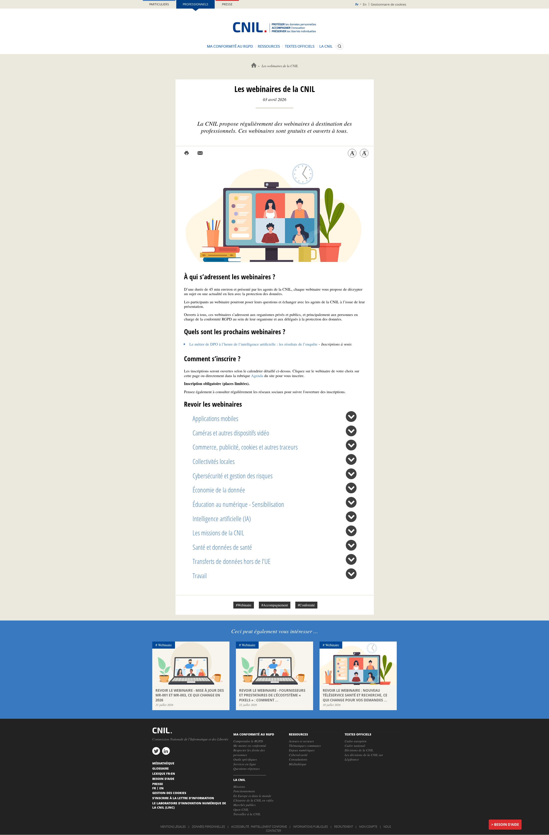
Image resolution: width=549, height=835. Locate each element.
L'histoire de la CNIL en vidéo (253, 800)
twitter (156, 751)
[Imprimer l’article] (186, 153)
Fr (357, 4)
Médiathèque (297, 764)
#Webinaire (243, 605)
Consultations (298, 759)
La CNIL (326, 46)
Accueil (254, 65)
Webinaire (165, 645)
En (365, 4)
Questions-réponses (246, 768)
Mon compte (368, 827)
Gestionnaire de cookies (388, 4)
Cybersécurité (298, 755)
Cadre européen (356, 741)
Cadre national (355, 745)
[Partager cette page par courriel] (200, 153)
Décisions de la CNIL (359, 750)
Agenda (257, 375)
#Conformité (306, 605)
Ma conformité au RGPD (230, 46)
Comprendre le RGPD (248, 741)
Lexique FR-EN (163, 773)
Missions (239, 786)
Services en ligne (244, 764)
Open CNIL (241, 809)
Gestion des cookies (169, 793)
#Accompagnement (274, 605)
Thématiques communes (305, 745)
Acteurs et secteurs (301, 741)
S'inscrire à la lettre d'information (183, 798)
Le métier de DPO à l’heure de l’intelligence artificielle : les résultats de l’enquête (253, 344)
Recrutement (343, 827)
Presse (227, 4)
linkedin (166, 751)
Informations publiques (310, 827)
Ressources (269, 46)
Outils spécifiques (245, 759)
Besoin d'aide (506, 824)
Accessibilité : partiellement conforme (259, 827)
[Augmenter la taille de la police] (364, 153)
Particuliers (159, 4)
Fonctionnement (244, 791)
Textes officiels (299, 46)
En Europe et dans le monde (252, 796)
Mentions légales (173, 827)
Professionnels (195, 4)
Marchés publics (244, 805)
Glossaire (160, 768)
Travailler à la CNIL (246, 814)
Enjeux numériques (302, 750)
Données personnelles (208, 827)
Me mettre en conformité (249, 745)
